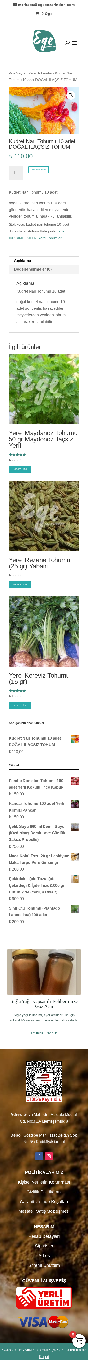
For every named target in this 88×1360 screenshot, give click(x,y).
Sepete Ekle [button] (20, 469)
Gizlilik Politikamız (44, 1192)
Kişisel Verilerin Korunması (44, 1182)
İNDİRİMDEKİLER (22, 238)
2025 (62, 231)
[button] (70, 95)
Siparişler (44, 1245)
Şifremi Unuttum (44, 1265)
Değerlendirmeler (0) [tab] (33, 269)
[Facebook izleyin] (39, 1156)
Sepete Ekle (39, 169)
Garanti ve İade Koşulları (44, 1201)
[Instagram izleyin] (49, 1156)
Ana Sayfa (17, 73)
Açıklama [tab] (22, 261)
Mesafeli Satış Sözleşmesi (44, 1211)
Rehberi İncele (44, 1033)
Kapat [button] (44, 1357)
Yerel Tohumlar (40, 73)
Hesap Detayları (44, 1236)
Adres (44, 1255)
